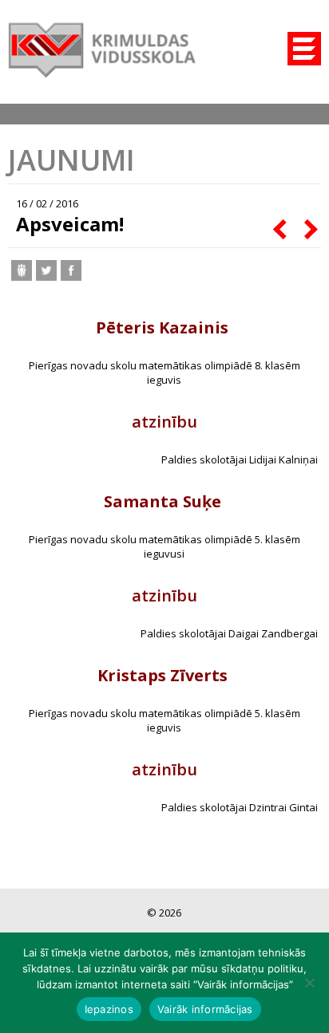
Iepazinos (109, 1009)
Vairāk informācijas (205, 1009)
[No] (309, 983)
